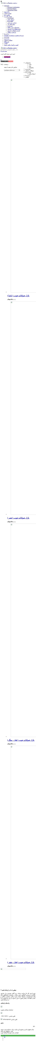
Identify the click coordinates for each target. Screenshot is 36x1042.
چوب (30, 64)
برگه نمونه (7, 12)
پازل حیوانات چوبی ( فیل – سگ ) (20, 740)
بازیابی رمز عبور (11, 23)
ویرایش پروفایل (11, 32)
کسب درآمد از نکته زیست (11, 45)
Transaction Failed (12, 10)
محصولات (28, 62)
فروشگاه (6, 42)
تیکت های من (11, 24)
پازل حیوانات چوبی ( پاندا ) (18, 296)
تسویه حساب (7, 13)
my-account (10, 18)
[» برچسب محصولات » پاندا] (9, 3)
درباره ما (6, 34)
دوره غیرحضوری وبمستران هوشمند (14, 35)
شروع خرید (7, 57)
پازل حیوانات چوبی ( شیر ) (18, 518)
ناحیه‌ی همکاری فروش (13, 30)
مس (30, 66)
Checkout (6, 5)
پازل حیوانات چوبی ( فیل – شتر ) (20, 962)
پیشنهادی (31, 67)
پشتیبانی (10, 61)
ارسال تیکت (10, 19)
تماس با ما (7, 15)
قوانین (5, 43)
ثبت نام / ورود (4, 61)
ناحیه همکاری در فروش (14, 29)
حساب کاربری (8, 16)
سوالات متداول (8, 40)
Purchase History (11, 8)
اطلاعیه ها (10, 21)
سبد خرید (9, 26)
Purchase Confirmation (13, 7)
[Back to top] (4, 1037)
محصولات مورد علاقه (13, 27)
